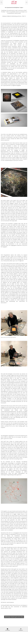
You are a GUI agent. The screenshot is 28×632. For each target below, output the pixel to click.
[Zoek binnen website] (1, 2)
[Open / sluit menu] (26, 2)
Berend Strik (21, 82)
